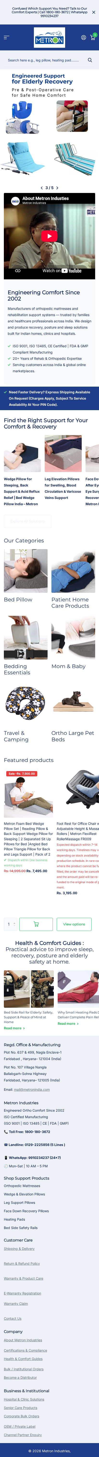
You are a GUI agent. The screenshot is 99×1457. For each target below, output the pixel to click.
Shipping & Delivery (19, 1249)
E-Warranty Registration (22, 1293)
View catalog (6, 38)
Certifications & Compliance (25, 1350)
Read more (13, 1028)
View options (74, 924)
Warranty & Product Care (23, 1278)
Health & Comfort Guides (23, 1359)
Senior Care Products (20, 1408)
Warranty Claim (16, 1303)
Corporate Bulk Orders (21, 1416)
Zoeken (90, 60)
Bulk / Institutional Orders (23, 1369)
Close (93, 12)
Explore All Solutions (27, 521)
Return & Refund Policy (22, 1263)
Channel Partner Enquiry (23, 1435)
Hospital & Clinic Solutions (24, 1399)
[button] (41, 188)
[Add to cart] (36, 924)
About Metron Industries (23, 1340)
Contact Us (12, 1318)
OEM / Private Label (19, 1426)
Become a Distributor (20, 1377)
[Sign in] (83, 37)
